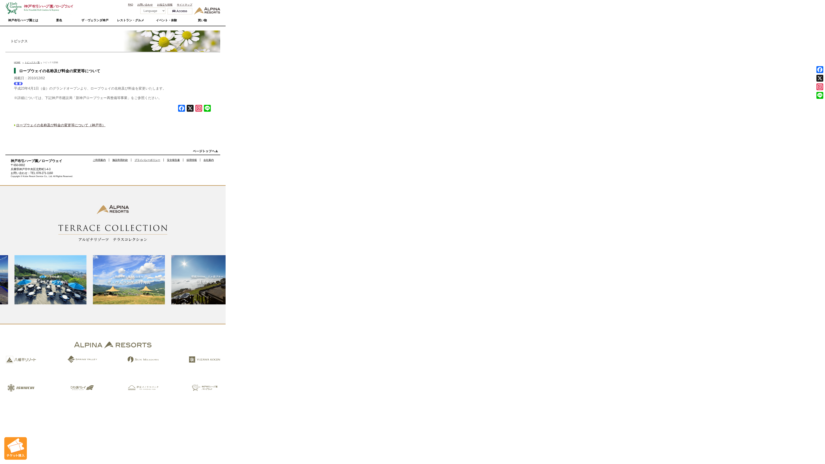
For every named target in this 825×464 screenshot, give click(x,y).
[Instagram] (820, 86)
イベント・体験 (166, 20)
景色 (59, 20)
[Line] (207, 109)
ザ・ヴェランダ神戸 (94, 20)
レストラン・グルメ (130, 20)
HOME (17, 62)
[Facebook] (181, 109)
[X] (190, 109)
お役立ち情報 (165, 4)
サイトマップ (184, 4)
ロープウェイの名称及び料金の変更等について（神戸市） (60, 125)
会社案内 (208, 160)
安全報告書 (173, 160)
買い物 (202, 20)
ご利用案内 (99, 160)
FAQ (130, 4)
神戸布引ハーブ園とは (23, 20)
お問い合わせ (145, 4)
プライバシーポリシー (147, 160)
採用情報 (191, 160)
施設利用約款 (120, 160)
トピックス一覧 (32, 62)
